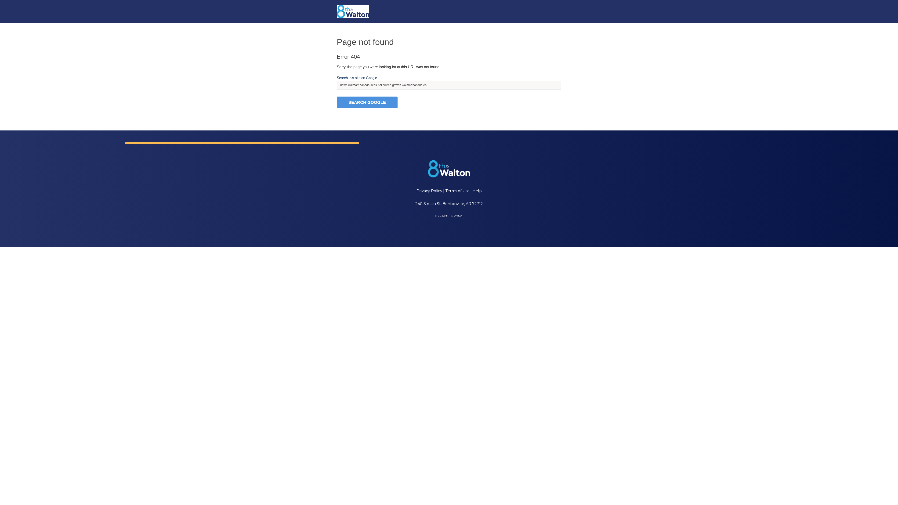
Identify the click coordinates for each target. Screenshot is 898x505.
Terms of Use (457, 191)
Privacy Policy (429, 191)
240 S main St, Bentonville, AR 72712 (449, 204)
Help (477, 191)
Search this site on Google (357, 78)
